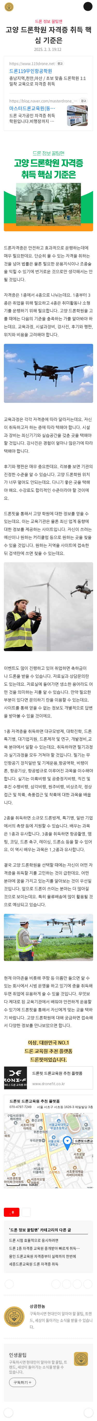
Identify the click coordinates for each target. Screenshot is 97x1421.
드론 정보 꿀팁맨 (48, 21)
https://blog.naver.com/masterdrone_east (43, 101)
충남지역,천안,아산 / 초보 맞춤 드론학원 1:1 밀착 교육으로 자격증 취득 (47, 81)
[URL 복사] (56, 1284)
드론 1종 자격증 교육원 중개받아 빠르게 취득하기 (46, 1248)
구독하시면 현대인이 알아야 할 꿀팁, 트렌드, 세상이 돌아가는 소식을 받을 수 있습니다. (38, 1366)
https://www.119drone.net (32, 63)
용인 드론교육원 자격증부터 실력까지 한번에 (42, 1256)
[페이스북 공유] (77, 1284)
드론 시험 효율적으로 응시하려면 (33, 1240)
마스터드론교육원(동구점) (32, 108)
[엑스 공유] (87, 1284)
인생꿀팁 (18, 1355)
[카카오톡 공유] (66, 1284)
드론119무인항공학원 (30, 71)
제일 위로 (88, 1412)
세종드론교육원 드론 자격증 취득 (33, 1263)
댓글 (9, 1284)
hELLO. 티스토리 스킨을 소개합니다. (8, 1412)
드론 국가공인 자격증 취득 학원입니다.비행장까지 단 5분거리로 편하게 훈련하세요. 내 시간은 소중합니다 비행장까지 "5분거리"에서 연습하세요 (32, 118)
